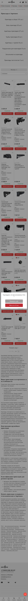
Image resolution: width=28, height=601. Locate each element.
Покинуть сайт (14, 301)
